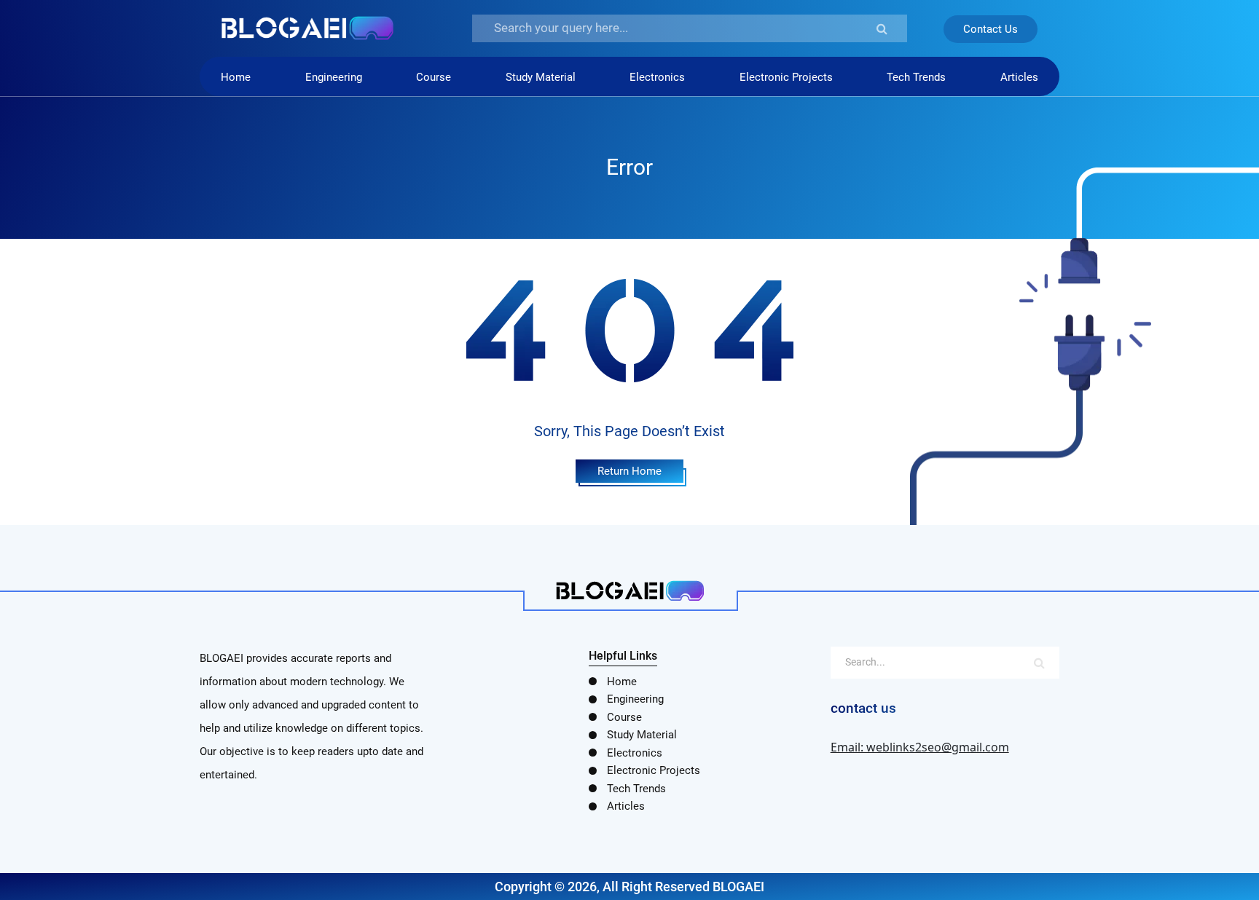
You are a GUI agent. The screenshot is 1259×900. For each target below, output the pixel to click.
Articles (1019, 77)
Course (433, 77)
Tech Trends (916, 77)
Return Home (629, 471)
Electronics (657, 77)
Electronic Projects (786, 77)
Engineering (333, 77)
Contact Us (990, 29)
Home (236, 77)
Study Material (541, 77)
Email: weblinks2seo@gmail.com (920, 747)
